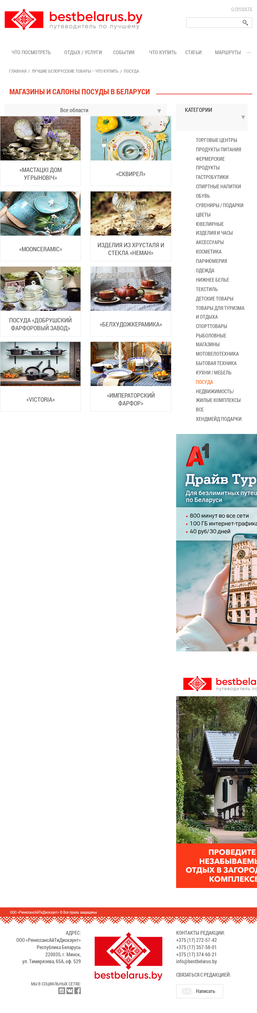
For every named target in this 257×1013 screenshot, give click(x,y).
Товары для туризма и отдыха (220, 312)
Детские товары (214, 298)
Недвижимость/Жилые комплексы (218, 395)
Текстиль (207, 289)
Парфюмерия (211, 261)
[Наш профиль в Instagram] (61, 990)
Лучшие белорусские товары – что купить (75, 71)
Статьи (194, 52)
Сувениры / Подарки (220, 205)
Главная (17, 71)
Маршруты (228, 52)
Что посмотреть (31, 52)
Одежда (205, 270)
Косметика (209, 251)
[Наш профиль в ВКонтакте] (69, 990)
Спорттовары (211, 326)
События (125, 52)
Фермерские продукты (210, 163)
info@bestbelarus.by (196, 961)
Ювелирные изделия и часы (214, 228)
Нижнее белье (212, 279)
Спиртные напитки (218, 186)
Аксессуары (210, 242)
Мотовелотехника (217, 353)
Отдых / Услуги (83, 52)
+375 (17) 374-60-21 (196, 954)
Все (200, 409)
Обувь (203, 195)
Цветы (203, 214)
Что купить (162, 52)
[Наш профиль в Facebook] (77, 990)
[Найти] (245, 23)
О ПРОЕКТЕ (241, 9)
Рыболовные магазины (211, 339)
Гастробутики (212, 177)
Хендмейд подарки (219, 418)
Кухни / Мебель (214, 372)
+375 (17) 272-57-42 (196, 940)
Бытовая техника (216, 363)
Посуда (204, 382)
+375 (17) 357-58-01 (196, 947)
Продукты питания (218, 149)
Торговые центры (216, 140)
